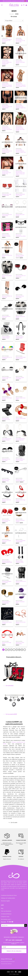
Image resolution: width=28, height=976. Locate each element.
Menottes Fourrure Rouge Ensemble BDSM (7, 561)
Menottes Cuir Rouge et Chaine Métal (6, 195)
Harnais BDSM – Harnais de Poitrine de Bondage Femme (7, 151)
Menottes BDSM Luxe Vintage (20, 317)
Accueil (11, 14)
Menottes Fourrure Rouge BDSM (6, 521)
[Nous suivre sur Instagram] (23, 5)
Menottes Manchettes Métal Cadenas (20, 195)
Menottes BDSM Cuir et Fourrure (21, 582)
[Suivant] (25, 650)
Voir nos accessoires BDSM (10, 714)
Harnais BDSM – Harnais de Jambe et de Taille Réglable (7, 106)
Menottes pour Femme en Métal (7, 623)
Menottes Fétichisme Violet (20, 602)
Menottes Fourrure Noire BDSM (6, 460)
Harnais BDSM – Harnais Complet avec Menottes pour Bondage (7, 62)
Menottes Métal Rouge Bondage (20, 500)
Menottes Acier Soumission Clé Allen (20, 480)
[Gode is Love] (14, 5)
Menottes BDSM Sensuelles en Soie (6, 419)
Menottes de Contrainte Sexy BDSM (20, 235)
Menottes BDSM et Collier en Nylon (6, 337)
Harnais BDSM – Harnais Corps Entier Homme (20, 62)
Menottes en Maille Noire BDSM (20, 378)
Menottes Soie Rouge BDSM (6, 643)
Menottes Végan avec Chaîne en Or (6, 378)
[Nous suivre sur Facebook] (7, 921)
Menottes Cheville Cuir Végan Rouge (21, 276)
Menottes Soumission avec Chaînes (6, 582)
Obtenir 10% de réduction (14, 951)
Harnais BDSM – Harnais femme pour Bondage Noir (6, 172)
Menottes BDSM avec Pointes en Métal (20, 460)
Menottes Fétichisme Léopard (20, 521)
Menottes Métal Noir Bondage (6, 500)
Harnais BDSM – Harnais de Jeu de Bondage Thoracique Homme (20, 128)
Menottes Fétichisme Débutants (6, 541)
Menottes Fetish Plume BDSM (7, 276)
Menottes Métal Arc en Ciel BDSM (7, 358)
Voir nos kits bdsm (8, 685)
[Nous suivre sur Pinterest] (12, 921)
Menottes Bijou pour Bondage (20, 215)
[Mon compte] (21, 5)
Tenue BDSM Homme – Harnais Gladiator (7, 439)
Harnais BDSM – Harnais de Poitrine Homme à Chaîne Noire (21, 151)
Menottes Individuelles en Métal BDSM (20, 541)
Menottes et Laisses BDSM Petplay (20, 643)
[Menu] (2, 5)
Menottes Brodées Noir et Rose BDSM (7, 215)
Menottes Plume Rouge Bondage (21, 419)
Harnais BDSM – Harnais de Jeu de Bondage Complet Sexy (21, 106)
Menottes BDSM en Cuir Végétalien (6, 602)
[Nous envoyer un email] (10, 921)
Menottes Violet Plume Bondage (7, 398)
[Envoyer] (25, 925)
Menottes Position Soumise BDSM (19, 337)
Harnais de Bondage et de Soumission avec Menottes (7, 40)
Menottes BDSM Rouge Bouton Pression (21, 358)
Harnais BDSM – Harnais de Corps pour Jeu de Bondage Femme (7, 85)
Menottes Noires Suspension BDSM (19, 561)
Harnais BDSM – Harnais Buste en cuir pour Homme (20, 40)
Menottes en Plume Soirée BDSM (20, 296)
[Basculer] (9, 822)
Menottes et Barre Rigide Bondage (6, 480)
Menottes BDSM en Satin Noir (6, 317)
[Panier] (26, 5)
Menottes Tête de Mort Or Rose (20, 623)
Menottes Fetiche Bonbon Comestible (6, 235)
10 (19, 649)
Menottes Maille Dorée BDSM (20, 398)
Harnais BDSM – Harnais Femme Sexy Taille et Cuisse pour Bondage (20, 173)
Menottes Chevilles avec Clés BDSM (20, 256)
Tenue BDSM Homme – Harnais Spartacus (21, 439)
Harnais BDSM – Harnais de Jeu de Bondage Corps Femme (7, 128)
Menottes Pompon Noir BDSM (7, 256)
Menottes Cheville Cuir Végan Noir (7, 296)
